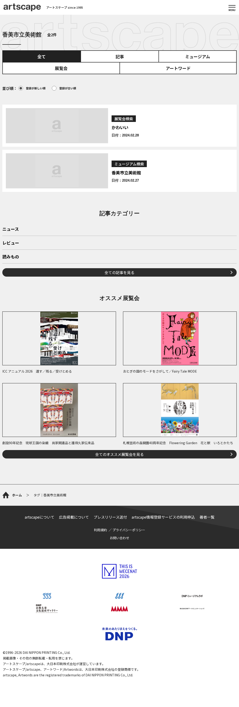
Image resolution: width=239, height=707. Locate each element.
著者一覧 (207, 517)
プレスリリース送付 (110, 517)
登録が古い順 (67, 88)
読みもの (10, 257)
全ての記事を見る (119, 272)
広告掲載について (74, 517)
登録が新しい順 (36, 88)
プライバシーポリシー (128, 530)
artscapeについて (39, 517)
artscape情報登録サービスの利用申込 (163, 517)
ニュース (10, 229)
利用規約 (100, 530)
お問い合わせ (119, 537)
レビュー (10, 243)
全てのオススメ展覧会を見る (119, 454)
